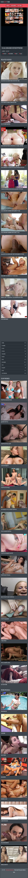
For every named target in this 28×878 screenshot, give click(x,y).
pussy (5, 53)
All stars (20, 5)
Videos (7, 5)
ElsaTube (5, 2)
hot (17, 53)
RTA (14, 872)
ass (21, 53)
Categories (13, 5)
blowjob (11, 53)
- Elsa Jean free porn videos (16, 870)
